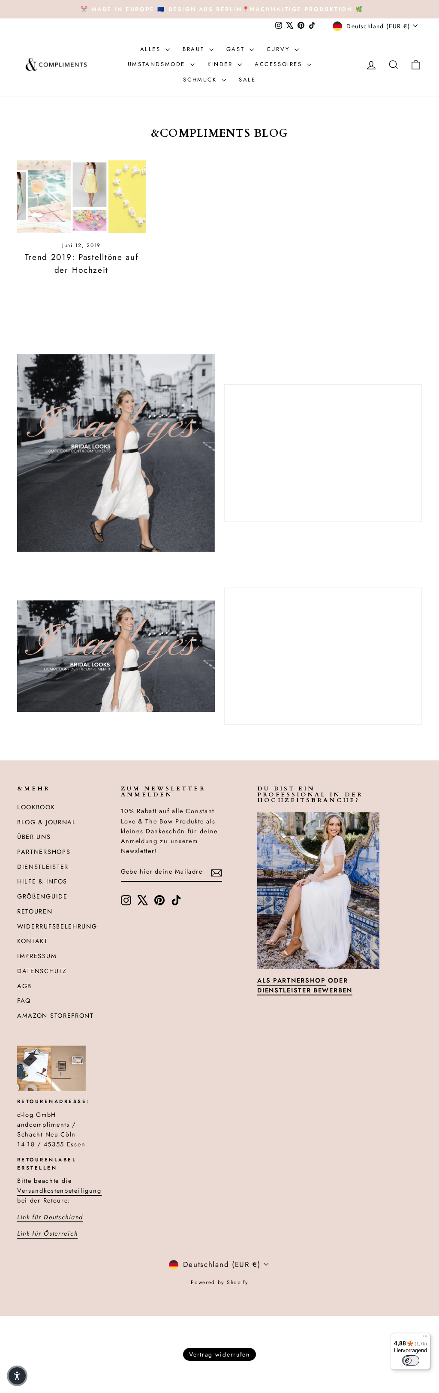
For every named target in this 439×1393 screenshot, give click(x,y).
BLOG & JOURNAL (46, 822)
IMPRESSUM (37, 956)
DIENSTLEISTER (43, 866)
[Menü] (425, 1338)
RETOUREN (35, 911)
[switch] (410, 1360)
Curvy (280, 49)
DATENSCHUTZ (42, 971)
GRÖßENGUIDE (42, 896)
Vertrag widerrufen (219, 1354)
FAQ (24, 1000)
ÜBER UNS (34, 836)
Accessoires (280, 64)
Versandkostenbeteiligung (59, 1190)
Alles (152, 49)
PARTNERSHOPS (43, 851)
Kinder (221, 64)
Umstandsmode (158, 64)
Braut (195, 49)
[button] (17, 1376)
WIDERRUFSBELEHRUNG (57, 926)
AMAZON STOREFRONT (55, 1015)
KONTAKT (32, 941)
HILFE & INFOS (42, 881)
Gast (236, 49)
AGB (24, 986)
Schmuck (201, 79)
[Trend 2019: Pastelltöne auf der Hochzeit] (81, 196)
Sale (247, 79)
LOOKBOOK (36, 807)
